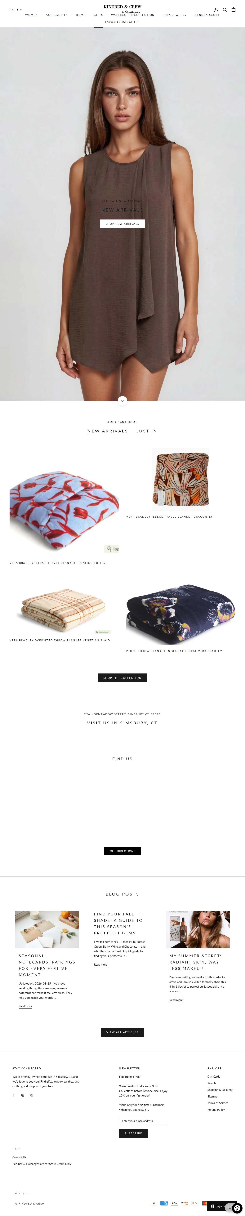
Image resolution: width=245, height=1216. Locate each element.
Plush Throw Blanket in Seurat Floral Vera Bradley (174, 651)
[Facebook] (13, 1094)
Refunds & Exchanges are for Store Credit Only (41, 1163)
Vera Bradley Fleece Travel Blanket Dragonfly (169, 516)
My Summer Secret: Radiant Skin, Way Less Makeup (195, 962)
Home (81, 14)
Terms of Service (217, 1103)
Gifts (98, 14)
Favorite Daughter (122, 21)
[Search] (225, 9)
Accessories (57, 14)
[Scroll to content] (122, 401)
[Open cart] (233, 9)
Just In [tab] (147, 430)
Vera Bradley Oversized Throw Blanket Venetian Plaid (60, 640)
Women (31, 14)
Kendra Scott (207, 14)
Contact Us (19, 1157)
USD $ (14, 9)
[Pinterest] (31, 1094)
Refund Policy (216, 1109)
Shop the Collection (122, 677)
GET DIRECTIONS (122, 851)
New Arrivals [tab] (107, 430)
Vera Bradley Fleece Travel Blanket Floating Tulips (57, 562)
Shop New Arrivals (122, 224)
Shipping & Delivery (220, 1089)
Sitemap (212, 1096)
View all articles (122, 1032)
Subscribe (133, 1133)
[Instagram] (22, 1094)
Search (211, 1083)
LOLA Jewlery (175, 14)
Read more (25, 1006)
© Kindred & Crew (30, 1203)
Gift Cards (213, 1076)
